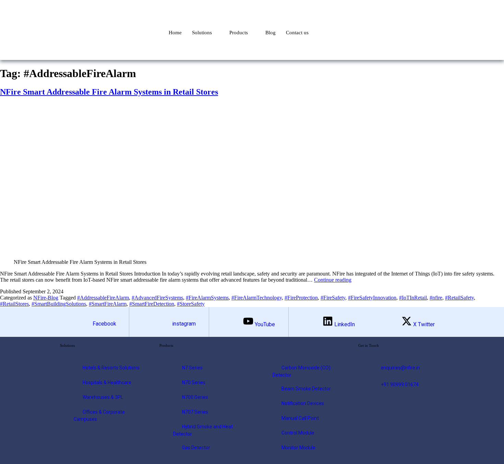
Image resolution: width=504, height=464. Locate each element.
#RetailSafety (459, 298)
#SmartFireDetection (151, 304)
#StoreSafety (191, 304)
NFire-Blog (45, 298)
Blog (270, 32)
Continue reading (332, 280)
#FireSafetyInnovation (372, 298)
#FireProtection (301, 298)
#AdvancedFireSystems (157, 298)
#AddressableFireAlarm (103, 298)
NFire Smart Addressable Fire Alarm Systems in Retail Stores (109, 91)
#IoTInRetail (413, 298)
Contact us (297, 32)
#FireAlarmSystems (207, 298)
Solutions (202, 32)
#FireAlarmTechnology (256, 298)
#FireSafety (333, 298)
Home (175, 32)
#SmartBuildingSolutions (59, 304)
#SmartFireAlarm (108, 304)
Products (238, 32)
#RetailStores (14, 304)
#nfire (436, 298)
